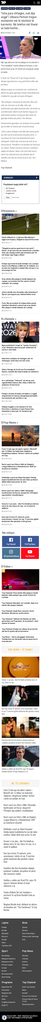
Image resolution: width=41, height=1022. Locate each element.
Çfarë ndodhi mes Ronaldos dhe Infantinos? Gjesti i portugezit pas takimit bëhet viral (20, 294)
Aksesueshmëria (28, 1004)
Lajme (5, 922)
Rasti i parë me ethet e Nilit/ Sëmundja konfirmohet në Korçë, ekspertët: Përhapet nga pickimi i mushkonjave (20, 494)
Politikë (4, 927)
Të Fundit (27, 8)
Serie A (4, 971)
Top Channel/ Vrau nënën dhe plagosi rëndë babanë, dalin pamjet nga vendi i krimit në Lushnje (20, 595)
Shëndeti (25, 965)
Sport (5, 951)
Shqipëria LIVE (6, 993)
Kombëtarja (6, 956)
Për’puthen (5, 990)
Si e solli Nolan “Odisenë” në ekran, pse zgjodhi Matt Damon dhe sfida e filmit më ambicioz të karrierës (18, 384)
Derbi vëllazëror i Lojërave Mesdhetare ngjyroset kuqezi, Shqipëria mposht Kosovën (20, 240)
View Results (15, 197)
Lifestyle (12, 8)
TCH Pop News (30, 544)
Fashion (25, 962)
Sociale (4, 939)
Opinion (24, 927)
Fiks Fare (5, 996)
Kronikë (4, 930)
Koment (25, 930)
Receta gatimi (27, 971)
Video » (8, 566)
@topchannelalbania (11, 556)
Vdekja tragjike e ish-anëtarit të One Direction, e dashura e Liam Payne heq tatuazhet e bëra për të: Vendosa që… (17, 410)
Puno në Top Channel (29, 996)
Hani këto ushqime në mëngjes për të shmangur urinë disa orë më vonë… (17, 361)
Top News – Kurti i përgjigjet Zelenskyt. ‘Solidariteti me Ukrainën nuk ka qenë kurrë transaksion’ (20, 639)
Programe (7, 982)
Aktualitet (5, 933)
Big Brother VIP (7, 987)
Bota (24, 922)
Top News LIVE (7, 946)
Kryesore (4, 8)
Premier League (7, 965)
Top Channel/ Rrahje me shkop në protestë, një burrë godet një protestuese (20, 630)
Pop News (19, 8)
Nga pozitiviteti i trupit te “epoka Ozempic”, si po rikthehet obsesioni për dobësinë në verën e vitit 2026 (20, 349)
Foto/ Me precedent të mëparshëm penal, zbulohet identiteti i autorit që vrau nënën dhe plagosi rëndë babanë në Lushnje (19, 307)
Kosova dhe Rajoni (28, 933)
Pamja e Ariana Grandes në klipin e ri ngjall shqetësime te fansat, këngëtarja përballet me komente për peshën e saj (19, 397)
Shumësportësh (7, 974)
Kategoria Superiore (8, 959)
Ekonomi (5, 936)
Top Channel (11, 544)
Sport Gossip (6, 977)
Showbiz (25, 956)
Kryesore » (10, 211)
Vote (8, 197)
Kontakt (25, 993)
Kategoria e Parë (7, 962)
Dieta (24, 968)
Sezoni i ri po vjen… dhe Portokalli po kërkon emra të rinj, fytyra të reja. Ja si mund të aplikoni (20, 507)
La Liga (4, 968)
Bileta (24, 990)
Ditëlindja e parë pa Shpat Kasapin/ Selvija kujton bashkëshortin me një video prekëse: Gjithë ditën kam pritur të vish (20, 481)
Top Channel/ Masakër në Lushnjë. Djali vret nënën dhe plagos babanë (20, 604)
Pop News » (10, 422)
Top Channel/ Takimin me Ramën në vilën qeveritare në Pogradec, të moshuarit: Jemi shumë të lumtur (20, 621)
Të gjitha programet (8, 1002)
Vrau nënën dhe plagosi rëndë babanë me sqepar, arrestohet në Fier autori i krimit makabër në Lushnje (19, 282)
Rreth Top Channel (28, 987)
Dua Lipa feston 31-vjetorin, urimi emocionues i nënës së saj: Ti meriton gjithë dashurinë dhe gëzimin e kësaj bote (20, 520)
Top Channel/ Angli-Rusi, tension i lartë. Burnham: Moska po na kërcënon (18, 612)
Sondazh (8, 178)
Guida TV (5, 1005)
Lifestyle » (9, 319)
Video (4, 942)
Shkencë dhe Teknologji (30, 936)
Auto (24, 939)
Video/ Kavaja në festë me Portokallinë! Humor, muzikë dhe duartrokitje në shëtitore (20, 372)
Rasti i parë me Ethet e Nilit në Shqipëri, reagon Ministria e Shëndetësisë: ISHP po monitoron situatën (19, 468)
